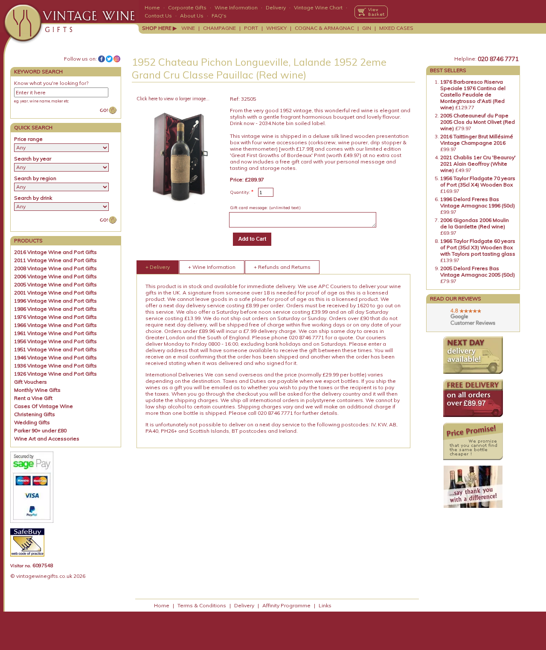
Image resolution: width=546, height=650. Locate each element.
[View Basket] (371, 12)
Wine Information (236, 7)
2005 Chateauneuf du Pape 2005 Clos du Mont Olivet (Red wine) (477, 121)
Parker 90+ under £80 (40, 430)
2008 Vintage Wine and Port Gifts (55, 268)
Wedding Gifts (32, 422)
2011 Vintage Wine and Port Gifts (55, 260)
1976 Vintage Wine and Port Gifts (55, 317)
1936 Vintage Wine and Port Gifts (55, 365)
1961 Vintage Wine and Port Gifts (55, 333)
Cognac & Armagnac (324, 28)
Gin (366, 28)
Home (152, 7)
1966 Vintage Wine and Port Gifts (55, 325)
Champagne (219, 28)
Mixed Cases (396, 28)
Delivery (276, 7)
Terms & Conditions (201, 605)
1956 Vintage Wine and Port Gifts (55, 341)
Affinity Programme (286, 605)
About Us (191, 15)
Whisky (276, 28)
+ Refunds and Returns (282, 267)
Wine (188, 28)
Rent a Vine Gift (33, 398)
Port (251, 28)
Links (325, 605)
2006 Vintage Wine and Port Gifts (55, 276)
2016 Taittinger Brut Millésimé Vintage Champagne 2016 (476, 139)
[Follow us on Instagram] (116, 58)
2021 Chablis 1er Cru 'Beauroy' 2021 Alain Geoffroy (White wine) (478, 163)
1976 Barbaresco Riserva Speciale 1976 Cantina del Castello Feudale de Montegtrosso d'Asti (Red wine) (472, 95)
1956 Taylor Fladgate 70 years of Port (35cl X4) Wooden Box (477, 181)
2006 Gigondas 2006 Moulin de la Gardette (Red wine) (474, 223)
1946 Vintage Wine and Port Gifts (55, 357)
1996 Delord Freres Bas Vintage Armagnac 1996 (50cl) (477, 202)
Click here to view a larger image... (172, 99)
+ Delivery (157, 267)
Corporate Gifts (187, 7)
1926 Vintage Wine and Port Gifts (55, 373)
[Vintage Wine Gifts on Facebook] (101, 58)
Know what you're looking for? (51, 83)
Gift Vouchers (30, 382)
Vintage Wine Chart (318, 7)
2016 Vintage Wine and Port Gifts (55, 252)
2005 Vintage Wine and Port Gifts (55, 284)
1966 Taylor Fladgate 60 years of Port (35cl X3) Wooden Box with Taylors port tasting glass (477, 247)
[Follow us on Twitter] (109, 58)
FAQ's (219, 15)
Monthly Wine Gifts (37, 390)
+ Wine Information (211, 267)
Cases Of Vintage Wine (43, 406)
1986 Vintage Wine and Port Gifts (55, 309)
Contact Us (158, 15)
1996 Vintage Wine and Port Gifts (55, 300)
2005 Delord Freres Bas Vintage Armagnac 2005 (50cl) (477, 271)
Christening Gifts (34, 414)
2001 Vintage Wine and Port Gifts (55, 292)
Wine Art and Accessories (46, 438)
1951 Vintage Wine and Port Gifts (55, 349)
